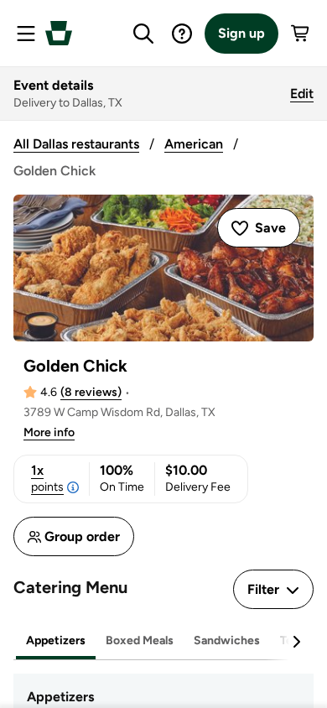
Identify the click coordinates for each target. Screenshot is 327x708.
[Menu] (26, 33)
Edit (302, 94)
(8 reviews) (91, 392)
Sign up (241, 33)
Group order (82, 536)
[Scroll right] (296, 642)
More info (49, 432)
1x (47, 478)
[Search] (143, 33)
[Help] (182, 33)
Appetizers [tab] (56, 640)
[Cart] (301, 33)
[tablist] (163, 641)
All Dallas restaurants (76, 144)
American (193, 144)
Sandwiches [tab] (227, 640)
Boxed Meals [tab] (140, 640)
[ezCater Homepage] (58, 33)
